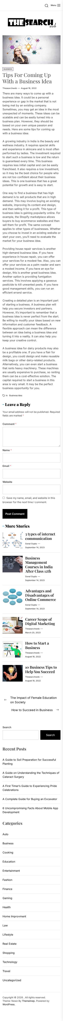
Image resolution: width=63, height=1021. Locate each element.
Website (7, 481)
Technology (10, 962)
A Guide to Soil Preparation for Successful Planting (29, 761)
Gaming (7, 898)
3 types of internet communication (40, 536)
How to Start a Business (37, 645)
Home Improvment (14, 916)
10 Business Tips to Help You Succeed (41, 669)
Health (7, 907)
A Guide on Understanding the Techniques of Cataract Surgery (31, 774)
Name (7, 450)
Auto (5, 834)
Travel (6, 971)
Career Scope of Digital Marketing (40, 621)
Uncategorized (12, 980)
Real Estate (9, 943)
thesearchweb (10, 88)
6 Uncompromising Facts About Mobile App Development (30, 810)
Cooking (8, 852)
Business (8, 69)
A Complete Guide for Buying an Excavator (30, 799)
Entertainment (11, 870)
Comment (9, 424)
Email (7, 466)
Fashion (7, 879)
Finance (7, 889)
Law (5, 925)
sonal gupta (31, 543)
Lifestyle (8, 934)
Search (7, 727)
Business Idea (15, 395)
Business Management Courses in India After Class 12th (39, 564)
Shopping (9, 952)
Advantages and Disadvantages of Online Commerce (40, 595)
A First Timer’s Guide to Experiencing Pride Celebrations (30, 788)
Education (9, 861)
